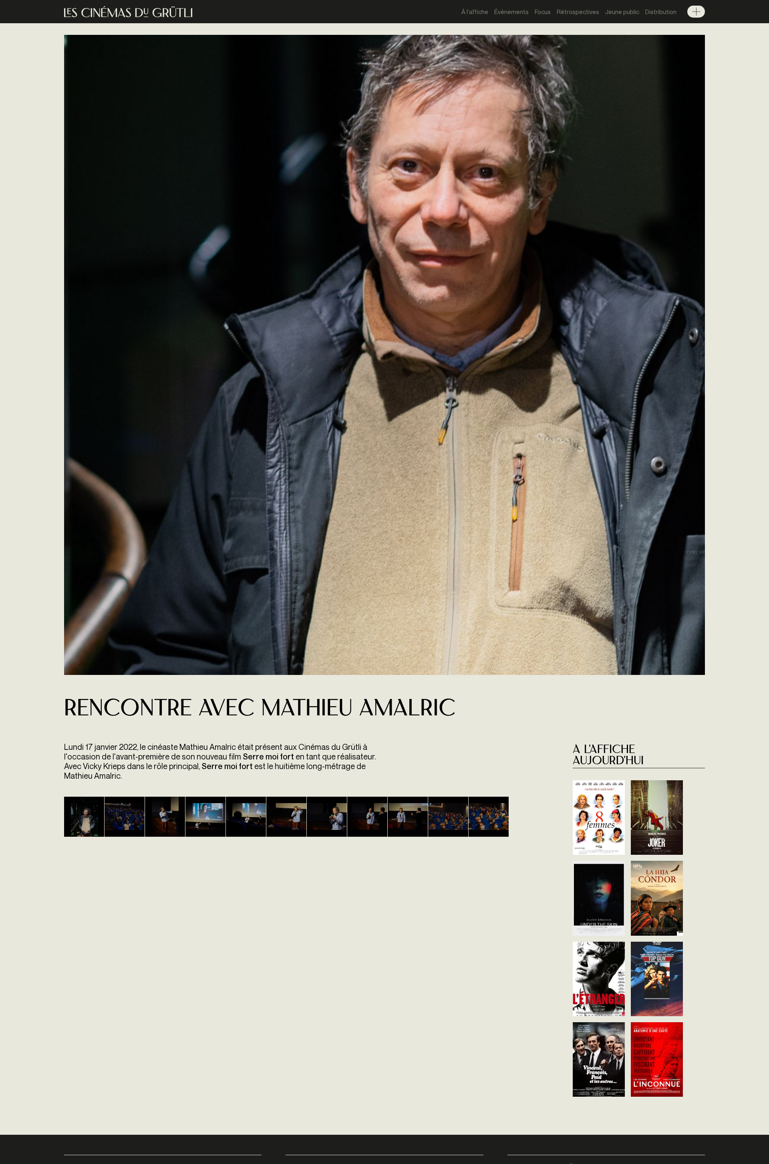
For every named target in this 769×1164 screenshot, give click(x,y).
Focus (543, 11)
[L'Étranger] (599, 979)
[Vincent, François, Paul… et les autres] (599, 1059)
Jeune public (622, 11)
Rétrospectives (578, 11)
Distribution (660, 11)
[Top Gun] (657, 979)
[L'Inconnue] (657, 1059)
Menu (696, 12)
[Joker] (657, 817)
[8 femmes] (599, 817)
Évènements (511, 11)
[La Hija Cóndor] (657, 898)
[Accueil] (128, 12)
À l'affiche (474, 11)
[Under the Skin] (599, 898)
